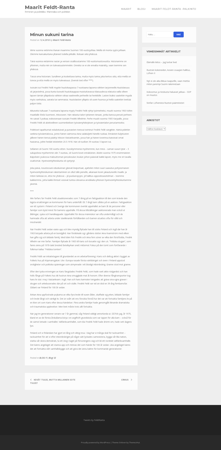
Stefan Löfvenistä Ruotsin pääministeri (165, 102)
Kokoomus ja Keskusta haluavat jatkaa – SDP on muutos (169, 93)
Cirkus (125, 379)
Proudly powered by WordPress (95, 442)
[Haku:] (160, 34)
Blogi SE (52, 357)
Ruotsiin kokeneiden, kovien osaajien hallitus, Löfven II (168, 72)
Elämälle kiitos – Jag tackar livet (162, 62)
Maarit (126, 9)
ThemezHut (134, 442)
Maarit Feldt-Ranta (50, 7)
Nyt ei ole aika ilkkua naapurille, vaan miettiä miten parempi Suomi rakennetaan (168, 83)
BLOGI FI (43, 357)
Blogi (141, 9)
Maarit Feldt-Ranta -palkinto (174, 9)
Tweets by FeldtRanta (94, 420)
